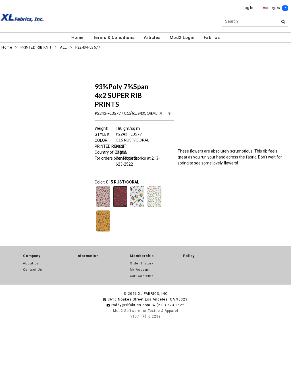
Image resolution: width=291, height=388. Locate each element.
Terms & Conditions (114, 37)
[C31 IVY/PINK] (154, 206)
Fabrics (212, 37)
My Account (140, 270)
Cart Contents (141, 276)
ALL (63, 47)
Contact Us (32, 270)
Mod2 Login (182, 37)
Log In (248, 7)
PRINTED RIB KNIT (36, 47)
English (275, 8)
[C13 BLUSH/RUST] (103, 206)
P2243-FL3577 (87, 47)
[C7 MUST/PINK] (103, 231)
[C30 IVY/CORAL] (137, 206)
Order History (141, 263)
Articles (152, 37)
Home (77, 37)
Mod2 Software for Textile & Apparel (145, 311)
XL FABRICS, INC (153, 294)
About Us (31, 263)
